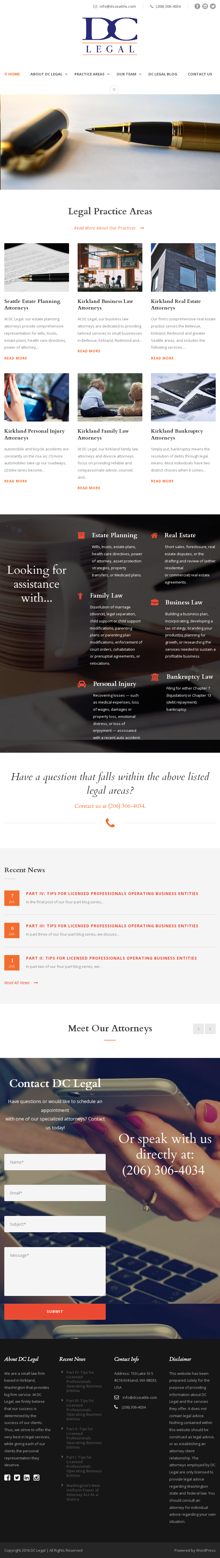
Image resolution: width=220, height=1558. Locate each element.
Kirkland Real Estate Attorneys (176, 304)
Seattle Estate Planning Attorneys (32, 304)
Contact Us (200, 74)
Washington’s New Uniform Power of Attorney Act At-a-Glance (83, 1492)
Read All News (17, 982)
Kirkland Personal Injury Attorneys (34, 434)
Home (14, 74)
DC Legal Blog (162, 74)
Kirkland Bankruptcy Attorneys (177, 434)
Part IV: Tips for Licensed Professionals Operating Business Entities (112, 893)
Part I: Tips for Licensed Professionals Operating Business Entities (84, 1466)
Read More (15, 358)
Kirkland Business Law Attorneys (105, 304)
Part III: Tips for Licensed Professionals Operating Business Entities (112, 925)
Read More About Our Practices (104, 228)
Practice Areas (89, 74)
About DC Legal (46, 74)
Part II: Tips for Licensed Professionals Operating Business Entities (111, 958)
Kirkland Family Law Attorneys (103, 434)
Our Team (126, 74)
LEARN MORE (30, 166)
